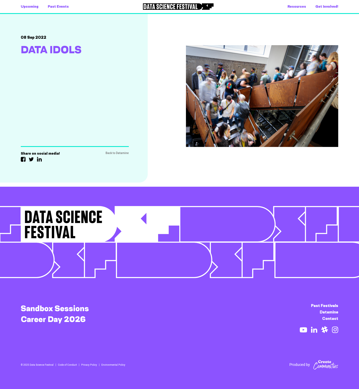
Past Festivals (324, 305)
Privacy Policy (89, 365)
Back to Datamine (117, 153)
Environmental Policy (113, 365)
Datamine (329, 312)
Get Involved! (326, 6)
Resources (297, 6)
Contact (330, 318)
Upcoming (29, 6)
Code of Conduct (67, 365)
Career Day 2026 (53, 319)
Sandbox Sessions (55, 308)
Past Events (58, 6)
